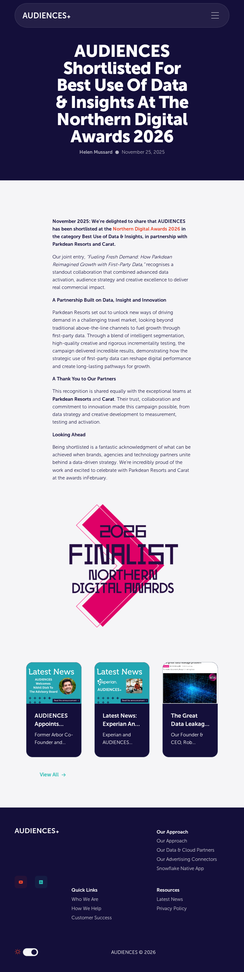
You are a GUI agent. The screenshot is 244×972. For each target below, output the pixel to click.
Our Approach (172, 840)
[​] (18, 884)
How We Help (86, 908)
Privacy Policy (172, 908)
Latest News (170, 899)
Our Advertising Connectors (187, 859)
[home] (46, 15)
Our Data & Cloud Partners (185, 850)
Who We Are (84, 899)
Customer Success (91, 917)
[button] (215, 15)
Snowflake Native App (180, 868)
